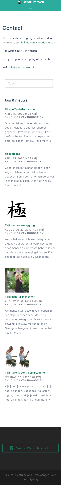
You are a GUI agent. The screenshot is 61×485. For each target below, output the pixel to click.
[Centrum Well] (19, 2)
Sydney (33, 479)
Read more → (43, 140)
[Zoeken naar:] (29, 83)
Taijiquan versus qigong (20, 225)
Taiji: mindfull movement (20, 296)
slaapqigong (12, 153)
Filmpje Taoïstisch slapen (20, 109)
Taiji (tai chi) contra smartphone (25, 372)
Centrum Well (33, 2)
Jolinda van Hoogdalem (35, 42)
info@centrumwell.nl (21, 67)
